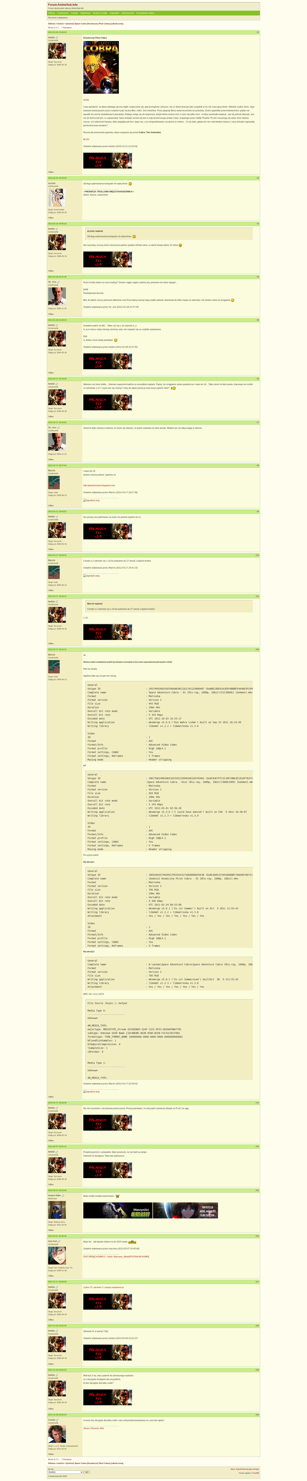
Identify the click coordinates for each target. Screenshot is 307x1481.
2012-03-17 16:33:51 (57, 422)
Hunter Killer (54, 1195)
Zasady (74, 13)
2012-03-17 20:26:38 (57, 1103)
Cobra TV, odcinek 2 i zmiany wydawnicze (103, 1287)
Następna (67, 27)
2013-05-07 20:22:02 (57, 1190)
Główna (51, 13)
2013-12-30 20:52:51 (57, 1370)
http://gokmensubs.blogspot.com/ (99, 485)
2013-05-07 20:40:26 (57, 1236)
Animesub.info (128, 13)
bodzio (60, 24)
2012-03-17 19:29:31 (57, 555)
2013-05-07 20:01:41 (57, 1146)
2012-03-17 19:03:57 (57, 511)
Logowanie (114, 13)
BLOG (86, 139)
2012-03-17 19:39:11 (57, 596)
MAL (102, 1428)
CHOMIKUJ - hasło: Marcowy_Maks (111, 1256)
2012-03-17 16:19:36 (57, 379)
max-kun (52, 1241)
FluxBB (256, 1473)
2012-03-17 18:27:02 (57, 465)
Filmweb (95, 1428)
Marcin (51, 470)
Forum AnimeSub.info (63, 4)
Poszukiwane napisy (145, 13)
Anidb (86, 100)
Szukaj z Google (100, 13)
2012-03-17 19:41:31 (57, 649)
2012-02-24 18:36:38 (57, 178)
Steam (86, 1428)
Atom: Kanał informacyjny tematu (245, 1469)
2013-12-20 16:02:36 (57, 1326)
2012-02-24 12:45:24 (57, 32)
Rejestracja (85, 13)
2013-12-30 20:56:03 (57, 1415)
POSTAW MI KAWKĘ (139, 1256)
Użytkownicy (63, 13)
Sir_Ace (52, 282)
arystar (52, 183)
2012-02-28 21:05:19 (57, 320)
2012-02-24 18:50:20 (57, 224)
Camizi (51, 1420)
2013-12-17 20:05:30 (57, 1282)
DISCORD (88, 1256)
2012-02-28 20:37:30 (57, 277)
